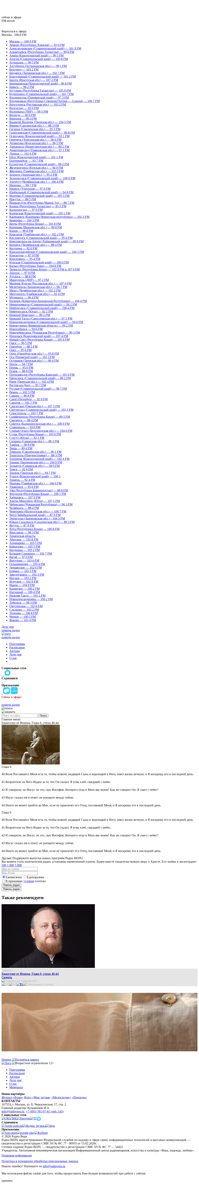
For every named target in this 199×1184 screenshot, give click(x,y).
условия (28, 881)
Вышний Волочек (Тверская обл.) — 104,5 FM (40, 122)
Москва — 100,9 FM (22, 41)
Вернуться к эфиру (14, 31)
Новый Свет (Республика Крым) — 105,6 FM (39, 339)
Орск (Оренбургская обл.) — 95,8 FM (34, 353)
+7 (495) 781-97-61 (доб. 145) (45, 1111)
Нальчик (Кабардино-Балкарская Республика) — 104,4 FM (48, 301)
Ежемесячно (14, 877)
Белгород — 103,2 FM (23, 69)
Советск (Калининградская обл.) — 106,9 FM (39, 423)
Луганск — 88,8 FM (22, 276)
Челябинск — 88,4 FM (24, 508)
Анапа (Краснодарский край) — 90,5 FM (36, 55)
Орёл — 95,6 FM (20, 350)
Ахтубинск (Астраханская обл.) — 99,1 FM (38, 66)
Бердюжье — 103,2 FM (24, 550)
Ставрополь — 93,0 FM (24, 427)
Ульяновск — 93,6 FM (23, 487)
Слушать (7, 970)
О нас (13, 658)
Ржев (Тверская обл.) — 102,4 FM (31, 381)
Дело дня (8, 626)
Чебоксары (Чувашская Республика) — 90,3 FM (40, 504)
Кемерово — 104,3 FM (24, 220)
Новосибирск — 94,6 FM (26, 329)
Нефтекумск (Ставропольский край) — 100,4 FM (41, 308)
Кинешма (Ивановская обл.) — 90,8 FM (35, 227)
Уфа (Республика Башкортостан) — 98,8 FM (38, 490)
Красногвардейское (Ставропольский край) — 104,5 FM (46, 252)
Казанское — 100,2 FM (24, 588)
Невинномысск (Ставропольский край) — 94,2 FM (43, 304)
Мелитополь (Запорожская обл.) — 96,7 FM (38, 287)
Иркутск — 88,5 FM (22, 199)
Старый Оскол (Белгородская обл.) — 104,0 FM (40, 430)
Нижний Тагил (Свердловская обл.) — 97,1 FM (40, 318)
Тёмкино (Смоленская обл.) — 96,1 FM (35, 451)
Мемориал (16, 1087)
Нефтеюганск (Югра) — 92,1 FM (31, 311)
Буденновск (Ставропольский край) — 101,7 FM (41, 94)
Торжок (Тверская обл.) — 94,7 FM (32, 472)
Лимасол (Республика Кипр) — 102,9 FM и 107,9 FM (44, 269)
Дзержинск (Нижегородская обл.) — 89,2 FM (39, 146)
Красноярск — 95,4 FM (24, 259)
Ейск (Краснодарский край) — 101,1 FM (36, 157)
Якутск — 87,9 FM (21, 525)
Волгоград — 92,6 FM (24, 108)
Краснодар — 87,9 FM (24, 255)
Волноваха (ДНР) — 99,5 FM (28, 111)
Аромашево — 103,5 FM (25, 543)
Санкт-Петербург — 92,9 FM (28, 399)
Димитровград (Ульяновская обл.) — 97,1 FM (39, 150)
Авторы (14, 651)
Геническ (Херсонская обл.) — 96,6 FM (35, 139)
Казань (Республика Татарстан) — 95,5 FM (37, 206)
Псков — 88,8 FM (21, 371)
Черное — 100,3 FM (22, 616)
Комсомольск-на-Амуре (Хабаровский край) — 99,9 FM (46, 241)
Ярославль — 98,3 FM (24, 532)
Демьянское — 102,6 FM (25, 567)
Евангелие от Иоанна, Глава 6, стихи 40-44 (30, 973)
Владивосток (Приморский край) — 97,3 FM (39, 97)
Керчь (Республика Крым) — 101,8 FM (35, 223)
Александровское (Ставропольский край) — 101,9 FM (45, 48)
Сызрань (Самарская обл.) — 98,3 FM (34, 441)
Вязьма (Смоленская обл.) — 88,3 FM (34, 125)
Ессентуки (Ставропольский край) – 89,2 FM (39, 164)
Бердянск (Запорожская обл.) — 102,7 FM (37, 73)
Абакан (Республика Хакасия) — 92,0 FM (37, 45)
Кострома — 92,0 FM (23, 248)
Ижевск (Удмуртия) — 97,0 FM (30, 188)
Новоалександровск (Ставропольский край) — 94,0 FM (46, 322)
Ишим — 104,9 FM (22, 585)
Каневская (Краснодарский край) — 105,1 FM (39, 213)
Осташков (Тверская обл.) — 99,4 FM (34, 360)
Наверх (7, 1059)
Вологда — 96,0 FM (22, 115)
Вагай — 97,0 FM (21, 557)
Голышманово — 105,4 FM (27, 564)
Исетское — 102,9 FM (23, 581)
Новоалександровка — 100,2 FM (31, 599)
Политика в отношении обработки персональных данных (40, 1161)
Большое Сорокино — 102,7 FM (30, 553)
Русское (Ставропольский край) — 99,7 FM (38, 388)
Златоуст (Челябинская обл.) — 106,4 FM (36, 181)
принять (7, 1180)
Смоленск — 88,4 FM (23, 420)
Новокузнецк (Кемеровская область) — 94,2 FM (41, 325)
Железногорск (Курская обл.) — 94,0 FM (36, 167)
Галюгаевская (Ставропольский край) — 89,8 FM (42, 132)
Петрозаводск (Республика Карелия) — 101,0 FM (42, 374)
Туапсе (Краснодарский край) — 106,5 (34, 476)
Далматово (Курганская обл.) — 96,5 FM (36, 143)
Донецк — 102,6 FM (22, 153)
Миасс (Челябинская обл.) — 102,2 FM (35, 290)
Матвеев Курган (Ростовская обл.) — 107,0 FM (40, 283)
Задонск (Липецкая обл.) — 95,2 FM (33, 174)
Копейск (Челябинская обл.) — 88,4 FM (35, 245)
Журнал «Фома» (12, 1097)
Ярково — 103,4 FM (22, 620)
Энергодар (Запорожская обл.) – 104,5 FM (37, 518)
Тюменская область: (22, 536)
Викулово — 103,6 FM (24, 560)
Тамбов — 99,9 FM (22, 444)
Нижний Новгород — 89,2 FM (29, 315)
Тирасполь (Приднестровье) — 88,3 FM (35, 455)
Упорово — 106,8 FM (23, 613)
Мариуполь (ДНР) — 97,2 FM (29, 280)
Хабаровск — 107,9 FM (24, 497)
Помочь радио (11, 885)
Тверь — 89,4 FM (20, 448)
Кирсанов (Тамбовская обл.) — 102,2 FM (36, 234)
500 (4, 865)
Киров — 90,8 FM (21, 230)
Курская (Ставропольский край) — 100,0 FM (39, 262)
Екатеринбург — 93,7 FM (26, 160)
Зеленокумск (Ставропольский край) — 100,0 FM (42, 178)
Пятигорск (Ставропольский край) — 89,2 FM (40, 378)
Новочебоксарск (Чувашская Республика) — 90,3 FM (44, 332)
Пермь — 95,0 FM (21, 367)
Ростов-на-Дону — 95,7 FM (27, 385)
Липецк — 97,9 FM (22, 273)
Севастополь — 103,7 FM (26, 413)
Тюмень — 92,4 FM (22, 480)
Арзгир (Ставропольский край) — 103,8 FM (38, 59)
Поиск (43, 715)
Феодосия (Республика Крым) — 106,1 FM (37, 494)
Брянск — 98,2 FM (21, 87)
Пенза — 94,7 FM (21, 364)
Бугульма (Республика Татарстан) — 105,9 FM (40, 90)
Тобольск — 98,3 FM (23, 602)
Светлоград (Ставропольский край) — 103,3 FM (41, 409)
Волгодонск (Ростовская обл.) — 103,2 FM (37, 104)
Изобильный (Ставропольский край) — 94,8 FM (41, 192)
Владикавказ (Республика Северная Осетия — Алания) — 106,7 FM (54, 101)
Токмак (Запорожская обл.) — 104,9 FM (35, 462)
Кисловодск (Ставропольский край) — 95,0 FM (40, 237)
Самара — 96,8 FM (21, 395)
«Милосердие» (61, 1097)
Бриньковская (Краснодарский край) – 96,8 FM (40, 83)
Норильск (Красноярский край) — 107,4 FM (38, 336)
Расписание (17, 647)
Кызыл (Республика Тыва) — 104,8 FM (35, 266)
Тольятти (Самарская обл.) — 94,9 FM (34, 465)
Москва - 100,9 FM (14, 34)
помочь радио (11, 630)
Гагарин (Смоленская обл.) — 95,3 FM (34, 129)
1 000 (10, 865)
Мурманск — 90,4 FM (23, 297)
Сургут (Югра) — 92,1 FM (26, 437)
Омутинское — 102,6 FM (26, 606)
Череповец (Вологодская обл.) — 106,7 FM (37, 511)
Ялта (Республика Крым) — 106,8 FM (34, 529)
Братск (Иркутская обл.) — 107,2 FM (33, 80)
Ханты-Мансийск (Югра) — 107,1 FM (34, 501)
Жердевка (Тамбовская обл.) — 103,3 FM (36, 171)
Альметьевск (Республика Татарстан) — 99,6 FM (41, 52)
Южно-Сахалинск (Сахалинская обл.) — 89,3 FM (42, 522)
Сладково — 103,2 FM (24, 609)
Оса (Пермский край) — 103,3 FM (32, 357)
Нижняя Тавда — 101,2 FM (27, 595)
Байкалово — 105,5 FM (24, 546)
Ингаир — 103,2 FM (22, 578)
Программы (17, 644)
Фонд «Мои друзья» (37, 1097)
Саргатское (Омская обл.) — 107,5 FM (34, 406)
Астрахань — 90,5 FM (24, 62)
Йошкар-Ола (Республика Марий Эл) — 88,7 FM (41, 202)
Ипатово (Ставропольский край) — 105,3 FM (39, 195)
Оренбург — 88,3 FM (23, 346)
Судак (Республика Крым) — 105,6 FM (35, 434)
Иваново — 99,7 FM (22, 185)
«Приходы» (79, 1097)
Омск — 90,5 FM (20, 343)
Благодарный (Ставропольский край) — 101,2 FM (42, 76)
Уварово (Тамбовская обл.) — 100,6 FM (35, 483)
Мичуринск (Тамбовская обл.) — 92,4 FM (37, 294)
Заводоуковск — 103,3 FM (26, 574)
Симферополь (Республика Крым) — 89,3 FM (39, 416)
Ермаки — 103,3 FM (22, 571)
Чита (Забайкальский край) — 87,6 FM (35, 515)
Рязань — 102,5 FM (22, 392)
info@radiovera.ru (13, 1111)
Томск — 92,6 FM (21, 469)
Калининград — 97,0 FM (26, 209)
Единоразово (35, 877)
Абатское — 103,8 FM (23, 539)
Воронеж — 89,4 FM (23, 118)
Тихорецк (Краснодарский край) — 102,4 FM (39, 458)
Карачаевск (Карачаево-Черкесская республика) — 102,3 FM (49, 216)
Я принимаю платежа (25, 881)
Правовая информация (17, 1155)
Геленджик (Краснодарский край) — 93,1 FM (39, 136)
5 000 (18, 865)
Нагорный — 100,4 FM (24, 592)
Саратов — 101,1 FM (23, 402)
